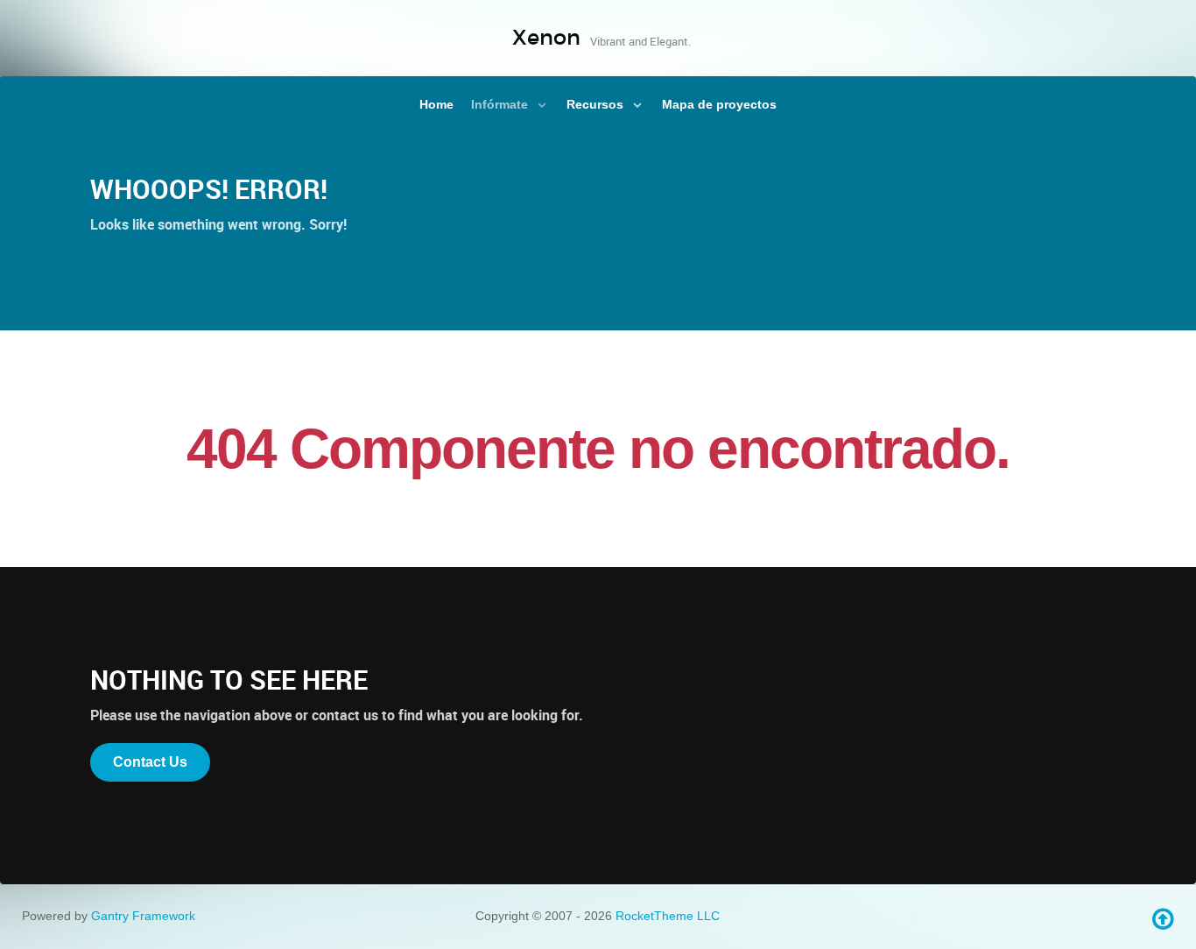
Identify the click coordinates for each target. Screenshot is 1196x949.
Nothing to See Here (229, 680)
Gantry (143, 916)
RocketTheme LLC (668, 916)
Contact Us (150, 761)
